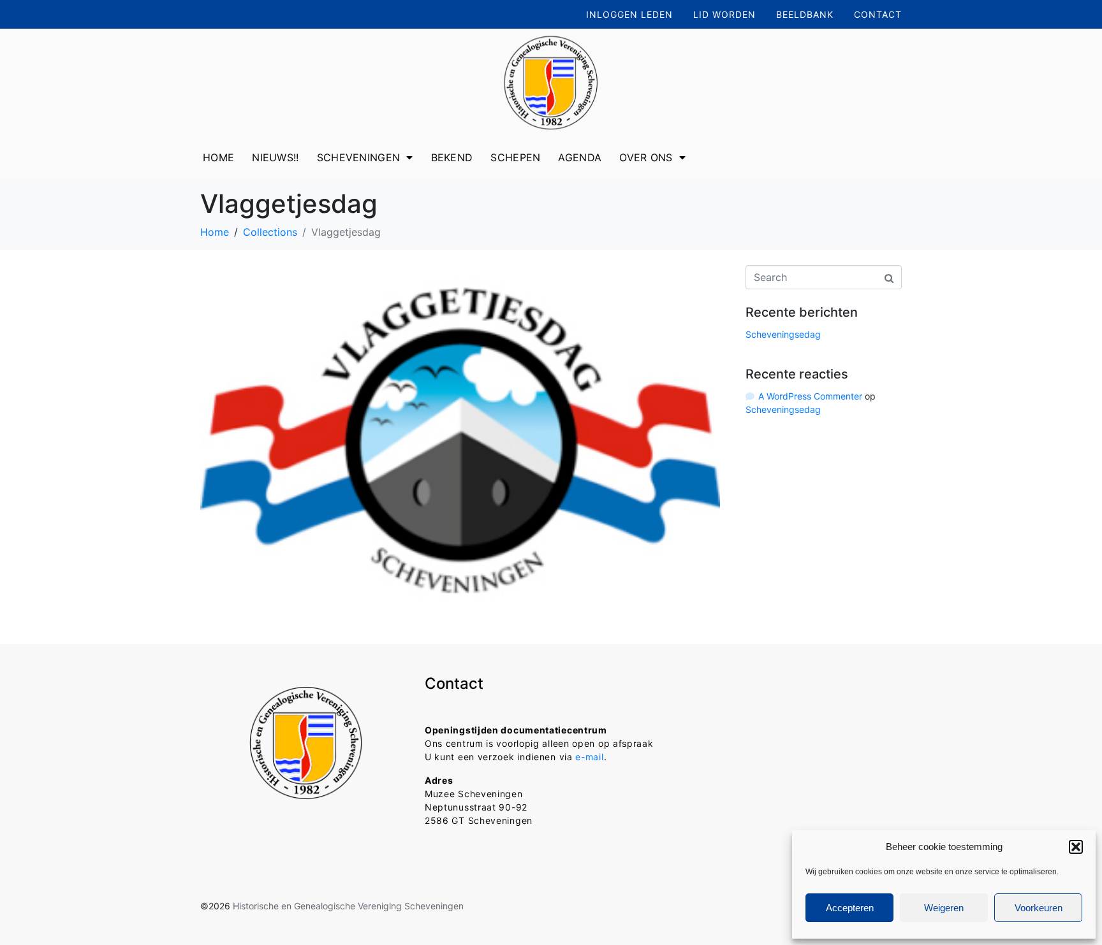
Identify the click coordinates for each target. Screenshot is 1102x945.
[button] (1075, 846)
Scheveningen (358, 157)
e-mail (589, 756)
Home (218, 157)
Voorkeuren (1038, 907)
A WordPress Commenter (810, 396)
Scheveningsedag (783, 334)
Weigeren (944, 907)
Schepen (515, 157)
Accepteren (850, 907)
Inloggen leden (629, 14)
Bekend (452, 157)
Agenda (579, 157)
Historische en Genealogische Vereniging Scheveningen (348, 905)
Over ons (645, 157)
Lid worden (724, 14)
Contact (878, 14)
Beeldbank (805, 14)
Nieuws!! (275, 157)
